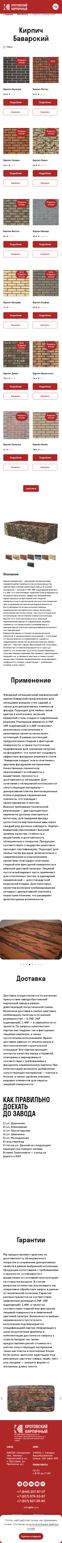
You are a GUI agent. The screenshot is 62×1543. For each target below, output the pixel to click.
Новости (39, 1514)
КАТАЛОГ (23, 14)
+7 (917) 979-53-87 (31, 1496)
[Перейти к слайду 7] (38, 964)
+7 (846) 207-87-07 (31, 1492)
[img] (31, 1483)
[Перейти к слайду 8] (41, 964)
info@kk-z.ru (31, 1507)
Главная (8, 14)
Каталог (17, 1514)
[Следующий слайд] (60, 939)
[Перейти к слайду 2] (23, 964)
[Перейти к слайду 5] (32, 964)
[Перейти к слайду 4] (29, 964)
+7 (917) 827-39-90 (31, 1501)
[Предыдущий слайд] (1, 939)
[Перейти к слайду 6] (35, 964)
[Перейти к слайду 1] (20, 964)
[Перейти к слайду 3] (26, 964)
